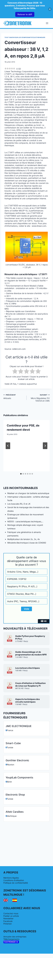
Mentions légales (11, 878)
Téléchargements (11, 939)
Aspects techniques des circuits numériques (27, 700)
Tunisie (10, 747)
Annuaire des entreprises (14, 936)
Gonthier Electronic (17, 760)
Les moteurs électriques (27, 668)
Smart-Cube (13, 743)
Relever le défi (25, 14)
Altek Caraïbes (15, 811)
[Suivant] (45, 445)
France (10, 730)
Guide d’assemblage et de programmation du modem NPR (31, 653)
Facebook (8, 921)
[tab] (21, 474)
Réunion (10, 764)
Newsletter (8, 918)
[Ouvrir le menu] (47, 23)
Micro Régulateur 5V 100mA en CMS (40, 398)
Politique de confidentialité (15, 883)
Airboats (9, 396)
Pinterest (7, 923)
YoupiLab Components (19, 777)
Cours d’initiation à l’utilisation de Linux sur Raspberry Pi (30, 684)
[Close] (50, 9)
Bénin (9, 781)
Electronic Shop (15, 794)
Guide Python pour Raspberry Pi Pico (30, 637)
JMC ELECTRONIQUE (19, 726)
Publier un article (11, 916)
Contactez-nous (10, 913)
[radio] (15, 371)
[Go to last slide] (8, 445)
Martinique (12, 816)
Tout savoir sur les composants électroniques (25, 37)
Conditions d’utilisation (13, 880)
